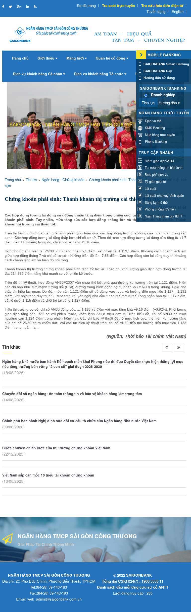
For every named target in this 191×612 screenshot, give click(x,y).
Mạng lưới (75, 58)
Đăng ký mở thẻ (156, 202)
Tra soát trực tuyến (118, 5)
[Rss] (35, 6)
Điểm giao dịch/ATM (159, 160)
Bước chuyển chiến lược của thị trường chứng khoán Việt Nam (56, 447)
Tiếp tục (148, 102)
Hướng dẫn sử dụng (159, 77)
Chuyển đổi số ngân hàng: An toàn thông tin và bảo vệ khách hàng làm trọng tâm (72, 393)
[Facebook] (3, 6)
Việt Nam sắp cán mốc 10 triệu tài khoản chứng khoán (48, 475)
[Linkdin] (28, 6)
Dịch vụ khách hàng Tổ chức (99, 73)
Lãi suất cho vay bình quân (164, 195)
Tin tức (31, 179)
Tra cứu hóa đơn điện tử (162, 5)
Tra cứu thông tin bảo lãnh (163, 167)
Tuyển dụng (155, 11)
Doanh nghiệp (163, 94)
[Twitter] (11, 6)
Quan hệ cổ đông (111, 58)
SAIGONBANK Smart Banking (166, 64)
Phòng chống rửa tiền (160, 209)
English (178, 11)
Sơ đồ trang (86, 5)
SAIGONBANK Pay (157, 70)
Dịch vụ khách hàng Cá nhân (38, 73)
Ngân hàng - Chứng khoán (63, 179)
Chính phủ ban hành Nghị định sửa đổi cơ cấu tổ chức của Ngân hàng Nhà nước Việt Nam (79, 420)
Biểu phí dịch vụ (156, 174)
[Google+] (19, 6)
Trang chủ (20, 58)
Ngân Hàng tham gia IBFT (163, 216)
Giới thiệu (46, 58)
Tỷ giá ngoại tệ (155, 181)
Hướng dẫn (168, 102)
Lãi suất (150, 188)
